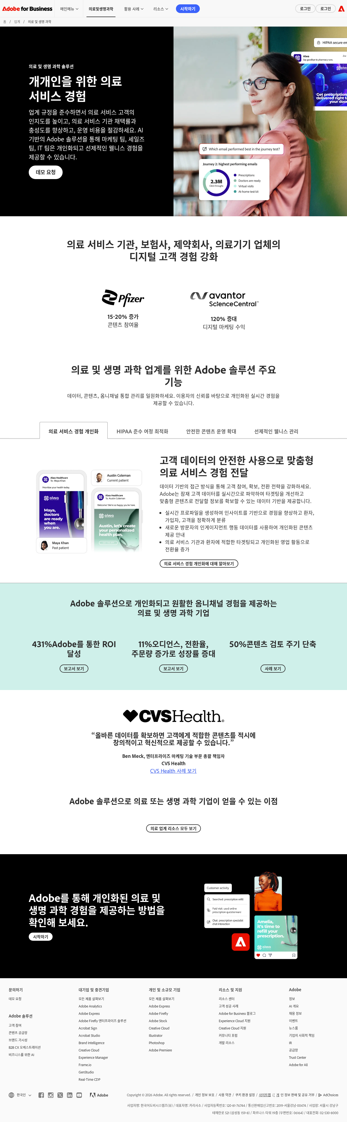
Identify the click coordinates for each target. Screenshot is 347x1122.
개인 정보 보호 (204, 1094)
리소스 (158, 8)
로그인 (305, 8)
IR (290, 1042)
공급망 (293, 1050)
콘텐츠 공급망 (18, 1032)
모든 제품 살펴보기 (91, 998)
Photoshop (157, 1042)
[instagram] (50, 1095)
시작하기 (187, 8)
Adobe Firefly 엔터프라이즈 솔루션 (102, 1020)
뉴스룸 (293, 1028)
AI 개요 (294, 1006)
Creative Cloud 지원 (232, 1028)
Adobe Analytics (90, 1006)
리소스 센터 (226, 998)
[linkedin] (69, 1095)
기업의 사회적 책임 (301, 1035)
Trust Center (297, 1057)
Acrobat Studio (89, 1035)
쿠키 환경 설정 (245, 1094)
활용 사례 (131, 8)
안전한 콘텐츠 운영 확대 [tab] (211, 431)
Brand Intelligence (91, 1042)
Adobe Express (89, 1013)
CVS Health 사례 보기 (173, 770)
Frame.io (85, 1064)
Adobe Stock (158, 1020)
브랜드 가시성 (18, 1040)
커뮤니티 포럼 (228, 1035)
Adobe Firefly (158, 1013)
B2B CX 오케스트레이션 (25, 1047)
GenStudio (86, 1072)
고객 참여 (15, 1025)
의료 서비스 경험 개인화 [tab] (74, 431)
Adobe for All (298, 1064)
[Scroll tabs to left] (4, 430)
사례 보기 (273, 668)
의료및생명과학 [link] (101, 8)
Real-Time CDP (89, 1079)
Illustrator (155, 1035)
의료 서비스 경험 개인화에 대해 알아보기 (199, 563)
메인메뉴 (67, 8)
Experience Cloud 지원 (234, 1020)
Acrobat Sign (88, 1028)
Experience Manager (93, 1057)
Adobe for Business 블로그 (237, 1013)
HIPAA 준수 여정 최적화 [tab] (142, 431)
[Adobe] (341, 8)
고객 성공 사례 (228, 1006)
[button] (19, 1095)
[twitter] (60, 1095)
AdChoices (330, 1094)
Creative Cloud (89, 1050)
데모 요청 (46, 172)
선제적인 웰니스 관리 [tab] (276, 431)
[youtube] (79, 1095)
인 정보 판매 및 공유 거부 (295, 1094)
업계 (17, 21)
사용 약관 (225, 1094)
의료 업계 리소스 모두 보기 (173, 828)
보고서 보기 (74, 668)
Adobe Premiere (160, 1050)
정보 (292, 998)
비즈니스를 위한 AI (21, 1054)
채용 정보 (295, 1013)
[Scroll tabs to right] (342, 430)
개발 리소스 (226, 1042)
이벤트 (293, 1020)
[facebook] (41, 1095)
